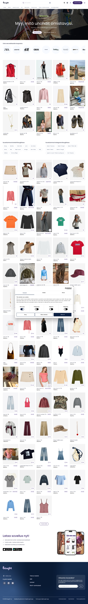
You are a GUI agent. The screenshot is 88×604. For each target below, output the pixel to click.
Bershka (12, 146)
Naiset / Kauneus (51, 146)
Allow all (62, 314)
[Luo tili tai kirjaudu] (70, 2)
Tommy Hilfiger (14, 153)
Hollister (6, 153)
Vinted (15, 181)
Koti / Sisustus (70, 153)
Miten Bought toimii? (49, 32)
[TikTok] (12, 583)
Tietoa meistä (34, 576)
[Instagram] (4, 583)
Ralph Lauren (18, 149)
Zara (32, 81)
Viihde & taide (34, 7)
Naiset (5, 7)
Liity (81, 586)
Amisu (5, 149)
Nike (11, 149)
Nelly (40, 149)
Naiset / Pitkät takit (72, 146)
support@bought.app (43, 599)
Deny (25, 314)
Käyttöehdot (71, 599)
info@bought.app (28, 599)
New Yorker (33, 149)
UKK (31, 579)
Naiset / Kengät (61, 146)
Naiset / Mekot (50, 149)
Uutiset (32, 582)
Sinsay (5, 146)
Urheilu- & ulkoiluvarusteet (44, 7)
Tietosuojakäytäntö (80, 599)
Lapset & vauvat (16, 7)
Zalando (14, 491)
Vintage (26, 149)
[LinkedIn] (8, 583)
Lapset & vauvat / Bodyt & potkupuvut (55, 153)
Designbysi (81, 81)
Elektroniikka (27, 7)
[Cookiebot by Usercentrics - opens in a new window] (66, 288)
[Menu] (67, 2)
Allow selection (44, 314)
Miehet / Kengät (60, 149)
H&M (49, 107)
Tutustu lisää (44, 524)
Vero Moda (33, 146)
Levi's (26, 146)
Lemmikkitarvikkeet (54, 7)
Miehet (9, 7)
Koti (21, 7)
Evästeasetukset (62, 599)
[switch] (37, 309)
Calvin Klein (19, 146)
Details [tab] (44, 292)
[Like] (16, 78)
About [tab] (63, 292)
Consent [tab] (25, 292)
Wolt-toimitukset (35, 585)
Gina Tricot (30, 207)
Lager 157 (48, 181)
